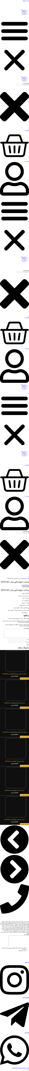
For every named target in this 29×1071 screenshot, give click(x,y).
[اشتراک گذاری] (25, 1069)
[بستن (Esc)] (24, 1069)
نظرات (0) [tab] (24, 612)
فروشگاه (24, 11)
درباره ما (24, 14)
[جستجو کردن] (28, 129)
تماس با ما (24, 12)
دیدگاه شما (26, 628)
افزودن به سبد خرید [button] (24, 678)
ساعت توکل (23, 10)
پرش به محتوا (26, 0)
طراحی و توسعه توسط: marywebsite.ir (20, 1067)
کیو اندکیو (24, 578)
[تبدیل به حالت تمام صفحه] (27, 1069)
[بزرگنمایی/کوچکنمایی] (28, 1069)
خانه (28, 578)
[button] (14, 45)
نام (28, 639)
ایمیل (27, 642)
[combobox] (23, 84)
